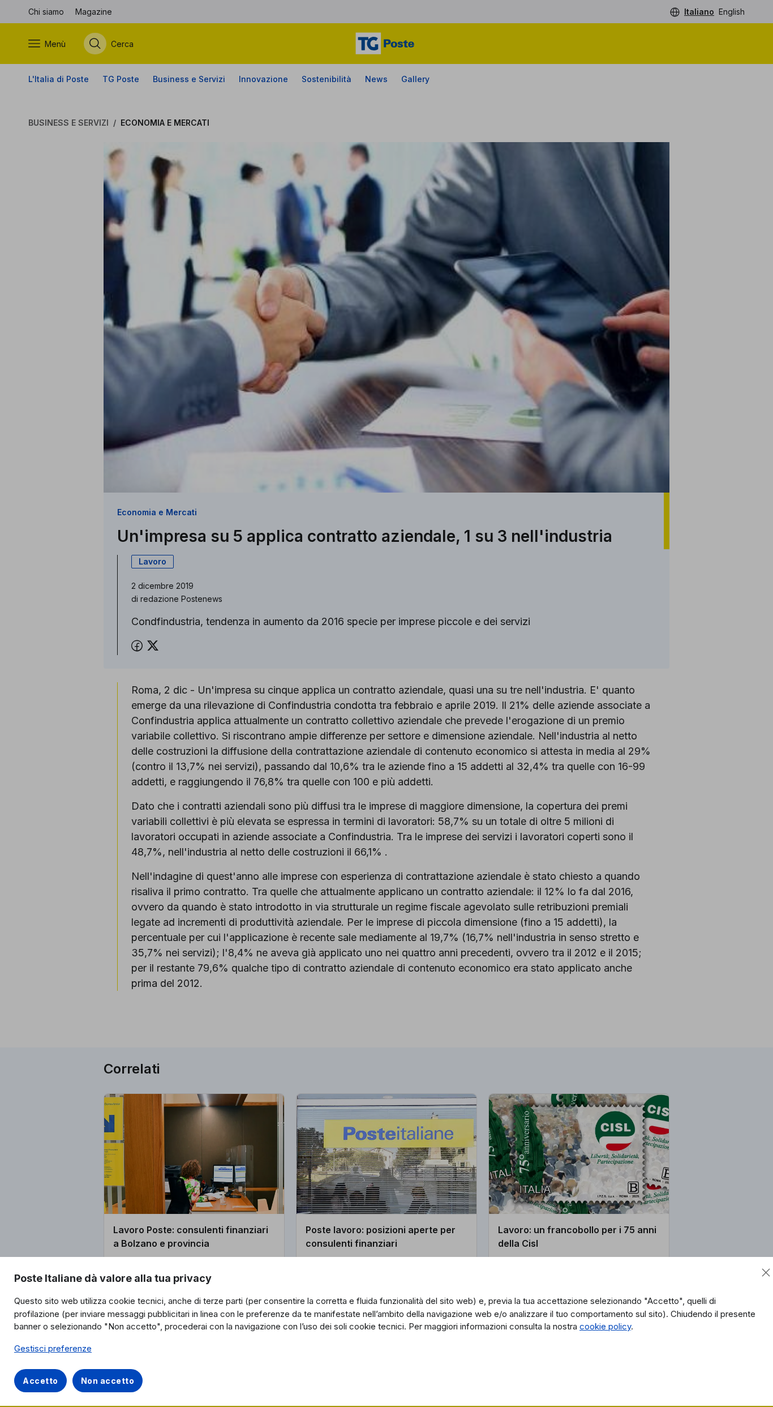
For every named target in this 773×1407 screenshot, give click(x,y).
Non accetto (108, 1380)
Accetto (40, 1380)
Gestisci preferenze (53, 1348)
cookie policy (605, 1326)
